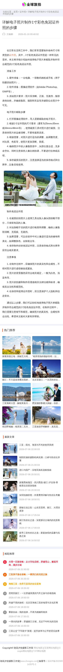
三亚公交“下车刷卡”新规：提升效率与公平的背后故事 (34, 631)
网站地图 (38, 648)
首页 (15, 11)
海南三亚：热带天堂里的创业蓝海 (25, 584)
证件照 (23, 11)
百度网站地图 (50, 648)
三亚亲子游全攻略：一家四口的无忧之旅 (28, 574)
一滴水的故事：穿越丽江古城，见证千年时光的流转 (33, 621)
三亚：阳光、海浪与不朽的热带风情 (36, 445)
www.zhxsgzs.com (29, 661)
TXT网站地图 (39, 651)
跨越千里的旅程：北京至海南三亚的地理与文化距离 (33, 602)
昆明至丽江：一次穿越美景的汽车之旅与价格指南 (32, 593)
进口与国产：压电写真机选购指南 (35, 470)
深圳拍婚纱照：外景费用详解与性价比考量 (39, 495)
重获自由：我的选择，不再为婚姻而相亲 (28, 612)
